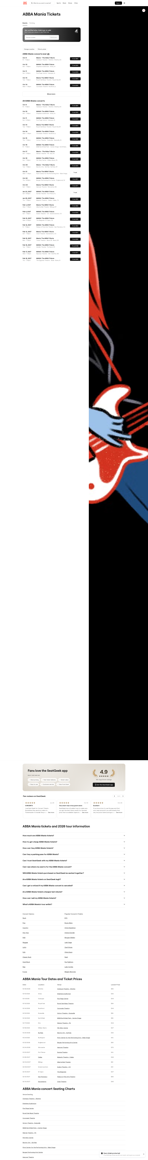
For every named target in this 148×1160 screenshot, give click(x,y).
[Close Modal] (89, 554)
